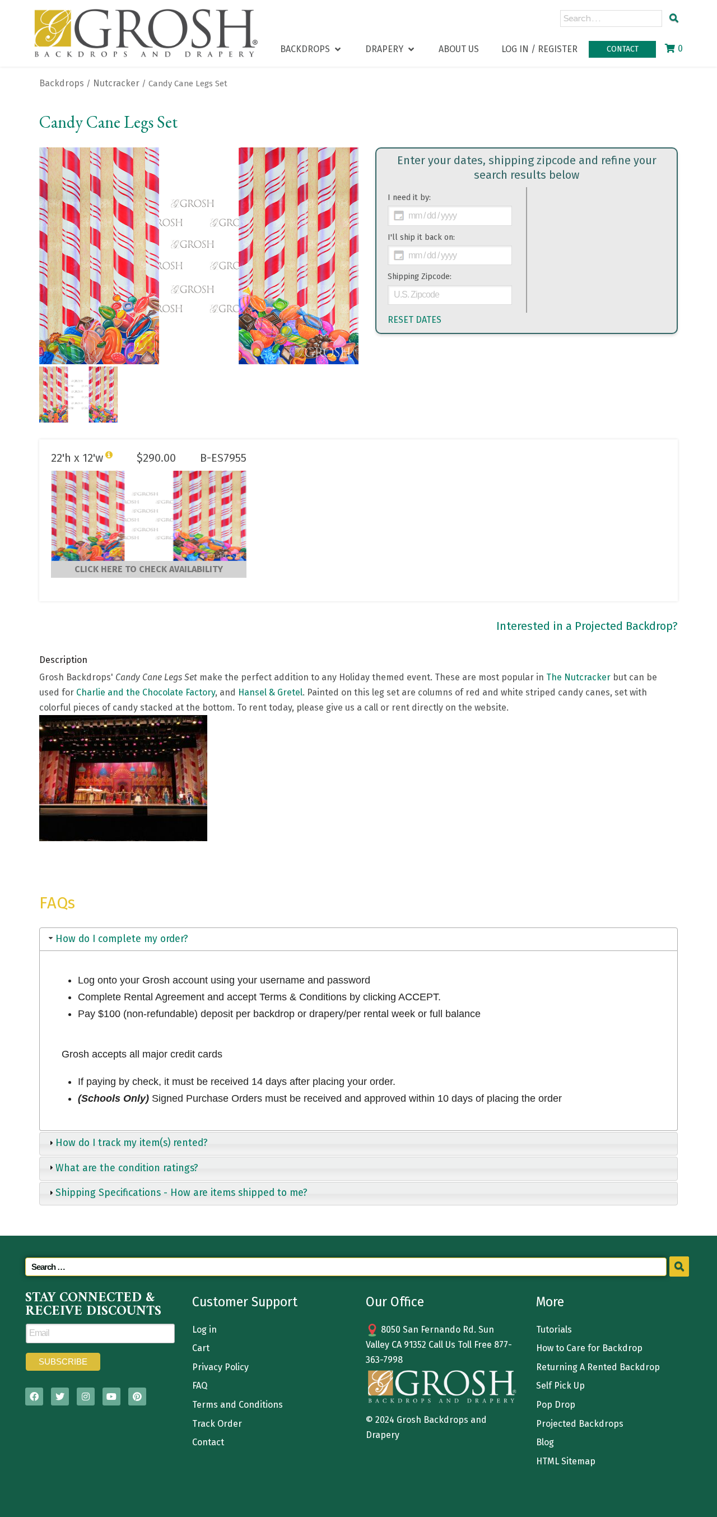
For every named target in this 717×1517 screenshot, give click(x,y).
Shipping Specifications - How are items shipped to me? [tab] (181, 1193)
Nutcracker (116, 83)
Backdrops (61, 83)
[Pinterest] (137, 1396)
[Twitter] (60, 1396)
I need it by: (409, 197)
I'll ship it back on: (421, 237)
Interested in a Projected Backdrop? (587, 626)
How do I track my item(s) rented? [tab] (131, 1143)
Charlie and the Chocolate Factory (145, 692)
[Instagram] (86, 1396)
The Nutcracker (578, 677)
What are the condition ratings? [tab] (126, 1168)
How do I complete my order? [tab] (121, 939)
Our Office (395, 1302)
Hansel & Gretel (270, 692)
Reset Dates (414, 319)
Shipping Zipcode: (419, 276)
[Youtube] (111, 1396)
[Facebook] (34, 1396)
